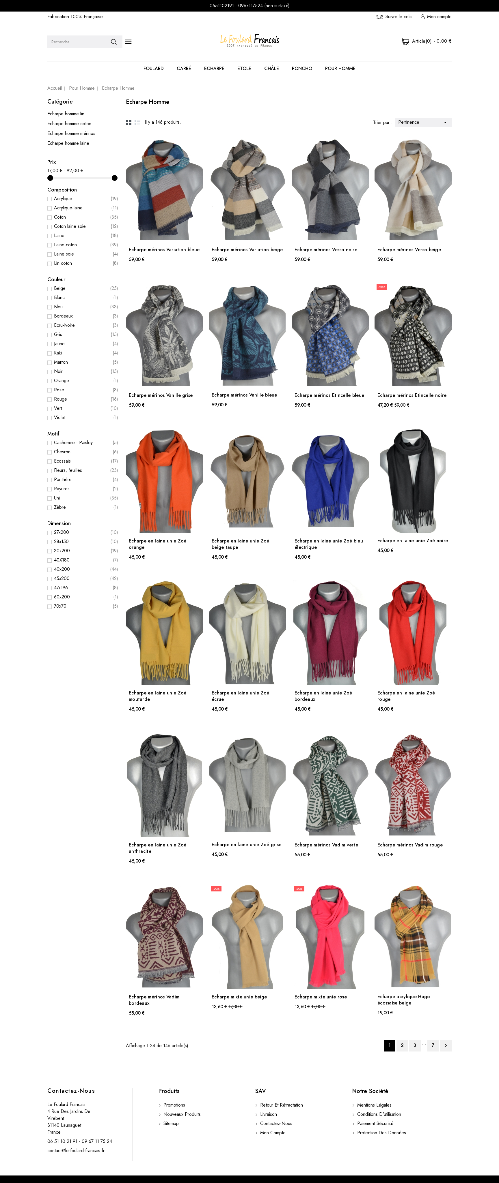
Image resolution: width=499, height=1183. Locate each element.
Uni (86, 498)
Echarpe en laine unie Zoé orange (158, 544)
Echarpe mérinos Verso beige (409, 250)
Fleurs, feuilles (86, 470)
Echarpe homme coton (69, 123)
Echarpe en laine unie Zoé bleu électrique (329, 544)
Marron (86, 362)
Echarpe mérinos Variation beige (247, 250)
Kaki (86, 353)
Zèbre (86, 507)
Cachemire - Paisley (86, 442)
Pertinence (423, 122)
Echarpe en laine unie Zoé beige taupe (240, 544)
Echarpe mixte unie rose (321, 997)
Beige (86, 288)
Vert (86, 408)
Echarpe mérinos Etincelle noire (411, 395)
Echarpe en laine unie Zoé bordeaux (323, 696)
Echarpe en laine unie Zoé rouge (406, 696)
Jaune (86, 343)
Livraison (268, 1114)
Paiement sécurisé (374, 1123)
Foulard (154, 68)
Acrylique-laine (86, 207)
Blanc (86, 297)
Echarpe (214, 68)
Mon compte (272, 1132)
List (137, 122)
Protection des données (381, 1132)
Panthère (86, 479)
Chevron (86, 451)
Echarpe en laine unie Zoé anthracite (158, 848)
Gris (86, 334)
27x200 (86, 532)
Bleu (86, 306)
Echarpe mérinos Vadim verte (326, 845)
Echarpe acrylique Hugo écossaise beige (403, 1000)
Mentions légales (374, 1105)
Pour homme (340, 68)
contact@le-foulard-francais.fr (76, 1150)
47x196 (86, 587)
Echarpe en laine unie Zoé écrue (240, 696)
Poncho (302, 68)
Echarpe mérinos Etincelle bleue (329, 395)
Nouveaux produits (181, 1114)
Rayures (86, 488)
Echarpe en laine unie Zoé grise (246, 845)
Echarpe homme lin (65, 113)
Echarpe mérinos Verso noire (326, 250)
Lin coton (86, 263)
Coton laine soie (86, 226)
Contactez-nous (71, 1091)
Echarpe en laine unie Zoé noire (412, 541)
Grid (129, 122)
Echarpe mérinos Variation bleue (164, 250)
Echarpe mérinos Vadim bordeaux (154, 1000)
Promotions (173, 1105)
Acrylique (86, 198)
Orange (86, 380)
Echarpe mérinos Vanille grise (161, 395)
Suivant (446, 1046)
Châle (271, 68)
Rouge (86, 399)
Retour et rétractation (281, 1105)
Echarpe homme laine (68, 143)
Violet (86, 417)
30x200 (86, 550)
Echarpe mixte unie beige (239, 997)
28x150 (86, 541)
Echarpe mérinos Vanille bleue (244, 395)
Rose (86, 389)
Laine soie (86, 254)
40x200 (86, 569)
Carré (184, 68)
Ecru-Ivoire (86, 325)
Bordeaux (86, 316)
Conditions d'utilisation (378, 1114)
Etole (244, 68)
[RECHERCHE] (113, 41)
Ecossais (86, 461)
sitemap (170, 1123)
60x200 (86, 597)
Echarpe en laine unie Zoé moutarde (158, 696)
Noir (86, 371)
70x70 (86, 606)
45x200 (86, 578)
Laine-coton (86, 244)
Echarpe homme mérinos (71, 133)
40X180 (86, 560)
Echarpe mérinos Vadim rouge (410, 845)
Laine (86, 235)
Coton (86, 217)
